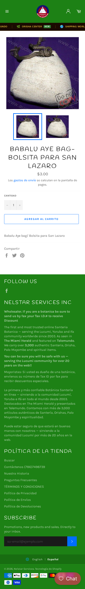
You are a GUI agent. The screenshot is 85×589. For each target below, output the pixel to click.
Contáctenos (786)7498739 (24, 467)
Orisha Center (30, 26)
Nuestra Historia (16, 473)
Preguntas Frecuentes (20, 480)
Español (53, 559)
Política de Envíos (17, 500)
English (37, 559)
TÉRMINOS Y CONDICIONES (24, 487)
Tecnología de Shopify (48, 568)
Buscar (9, 460)
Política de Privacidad (20, 493)
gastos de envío (25, 180)
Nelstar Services (24, 568)
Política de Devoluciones (22, 506)
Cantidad (10, 195)
